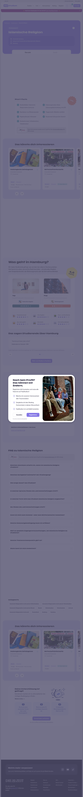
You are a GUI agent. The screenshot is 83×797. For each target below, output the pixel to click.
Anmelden (19, 415)
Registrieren (33, 415)
